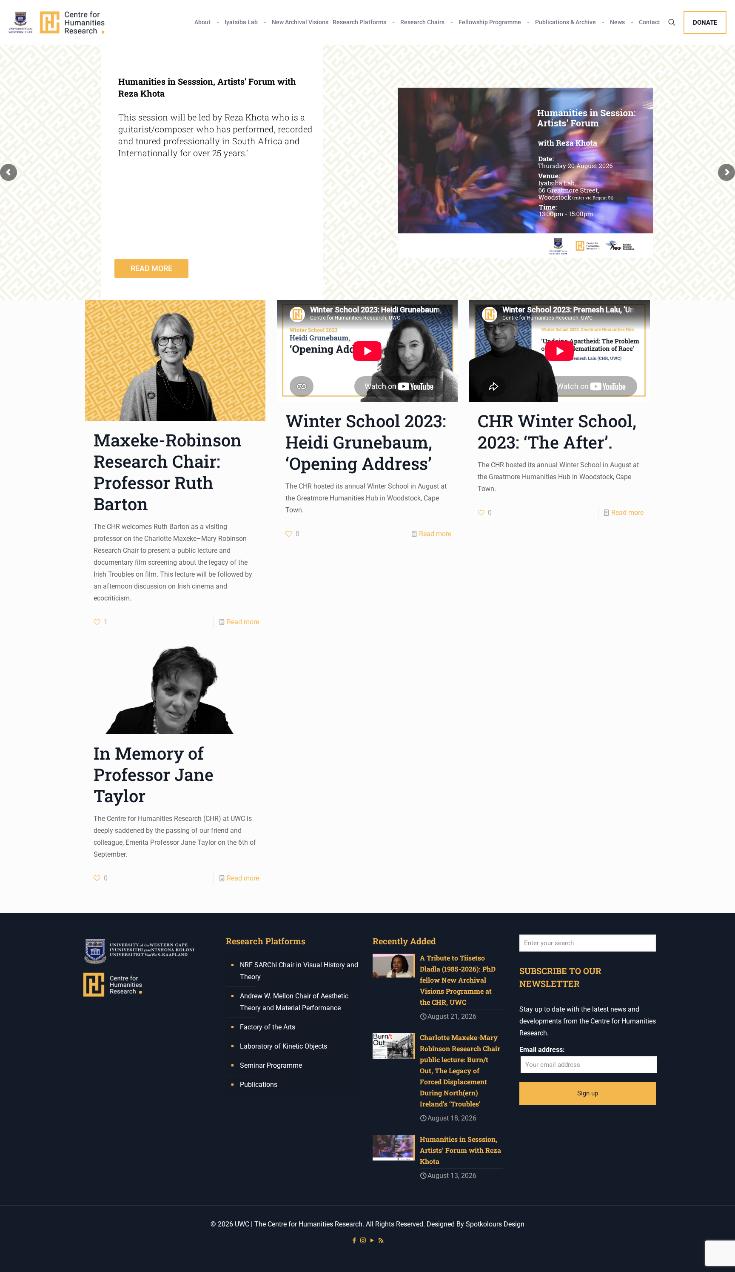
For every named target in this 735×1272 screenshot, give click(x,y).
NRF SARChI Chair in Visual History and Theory (299, 971)
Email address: (542, 1050)
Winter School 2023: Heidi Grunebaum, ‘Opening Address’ (365, 441)
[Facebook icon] (354, 1240)
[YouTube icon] (372, 1240)
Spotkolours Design (495, 1224)
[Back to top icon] (694, 1254)
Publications (258, 1084)
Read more (243, 622)
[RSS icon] (381, 1240)
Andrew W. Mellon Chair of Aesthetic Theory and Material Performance (294, 1002)
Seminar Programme (271, 1065)
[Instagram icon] (363, 1240)
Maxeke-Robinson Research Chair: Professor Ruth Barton (168, 472)
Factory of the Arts (267, 1027)
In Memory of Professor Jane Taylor (154, 774)
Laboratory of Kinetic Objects (283, 1046)
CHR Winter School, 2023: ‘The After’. (557, 431)
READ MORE (151, 268)
